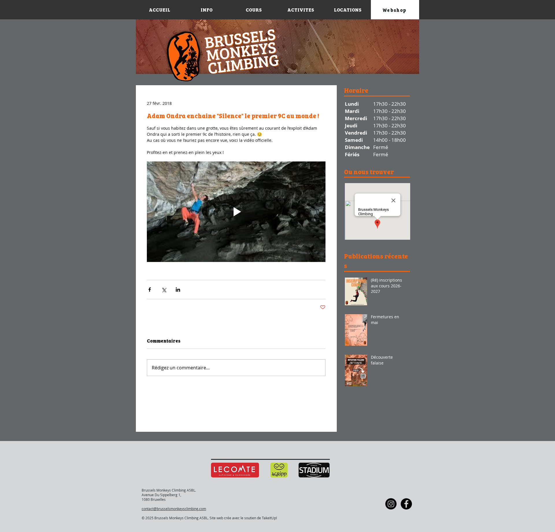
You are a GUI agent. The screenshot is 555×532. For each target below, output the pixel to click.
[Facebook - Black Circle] (406, 503)
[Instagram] (391, 503)
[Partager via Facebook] (149, 289)
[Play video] (236, 211)
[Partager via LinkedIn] (178, 289)
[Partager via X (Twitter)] (163, 289)
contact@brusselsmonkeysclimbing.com (174, 508)
